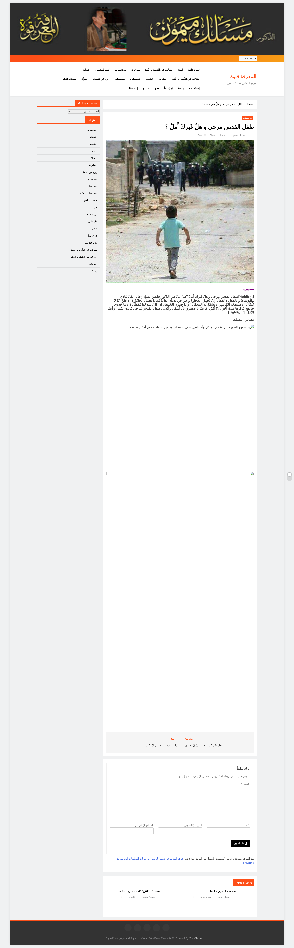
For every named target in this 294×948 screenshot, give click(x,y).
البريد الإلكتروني (193, 825)
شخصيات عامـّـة (88, 193)
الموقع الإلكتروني (144, 825)
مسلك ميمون (238, 135)
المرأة (84, 78)
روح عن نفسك (101, 78)
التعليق (245, 783)
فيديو (146, 88)
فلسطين (135, 78)
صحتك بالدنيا (69, 78)
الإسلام (86, 69)
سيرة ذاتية (194, 69)
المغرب (163, 78)
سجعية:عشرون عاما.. (222, 891)
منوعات (135, 69)
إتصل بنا (133, 88)
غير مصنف (91, 214)
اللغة (180, 69)
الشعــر (149, 78)
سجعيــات (120, 69)
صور (156, 88)
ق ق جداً (168, 88)
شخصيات (120, 78)
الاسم (247, 825)
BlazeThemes (195, 938)
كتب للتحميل (102, 69)
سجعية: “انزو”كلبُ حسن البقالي (139, 891)
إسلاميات (194, 88)
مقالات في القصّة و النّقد (159, 69)
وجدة (181, 88)
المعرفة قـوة (243, 76)
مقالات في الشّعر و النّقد (186, 78)
